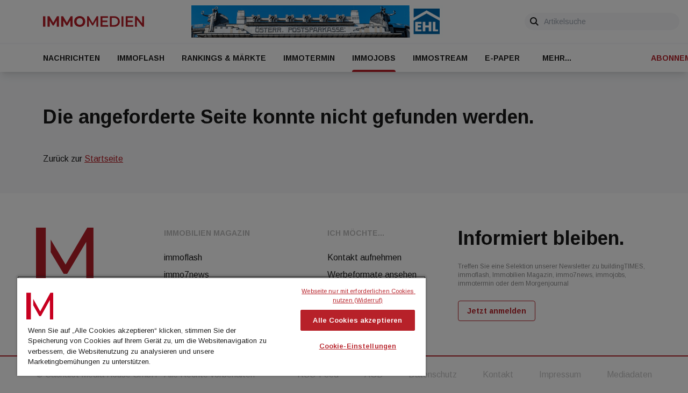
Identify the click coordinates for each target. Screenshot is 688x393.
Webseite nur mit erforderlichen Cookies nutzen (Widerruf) (358, 295)
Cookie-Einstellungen (358, 346)
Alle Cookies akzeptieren (357, 320)
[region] (221, 326)
